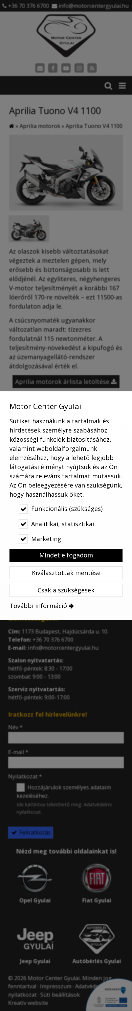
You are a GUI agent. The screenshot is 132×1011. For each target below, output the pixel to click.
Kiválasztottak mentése (66, 573)
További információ (38, 606)
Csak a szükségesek (66, 590)
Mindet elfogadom (66, 555)
